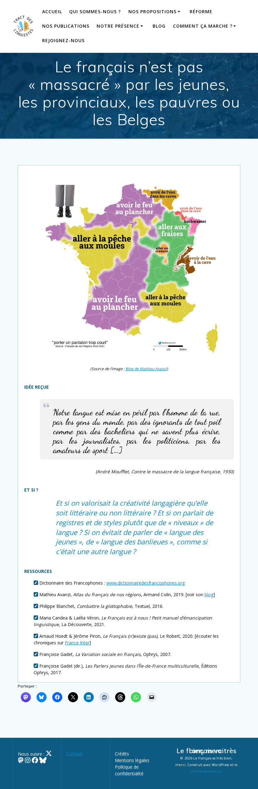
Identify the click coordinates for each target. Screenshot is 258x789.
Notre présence (118, 26)
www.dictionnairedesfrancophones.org (145, 583)
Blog (159, 26)
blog (209, 594)
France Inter (77, 643)
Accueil (52, 11)
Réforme (201, 11)
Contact (74, 754)
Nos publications (65, 26)
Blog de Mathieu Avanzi (146, 368)
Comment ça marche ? (203, 26)
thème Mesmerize (206, 771)
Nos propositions (152, 11)
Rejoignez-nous (63, 40)
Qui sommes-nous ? (95, 11)
